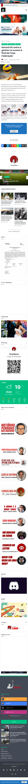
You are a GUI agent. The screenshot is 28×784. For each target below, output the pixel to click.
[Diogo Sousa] (14, 451)
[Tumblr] (10, 145)
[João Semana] (14, 492)
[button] (14, 782)
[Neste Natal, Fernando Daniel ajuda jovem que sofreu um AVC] (7, 196)
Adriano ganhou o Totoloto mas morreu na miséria (17, 726)
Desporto (8, 41)
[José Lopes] (14, 463)
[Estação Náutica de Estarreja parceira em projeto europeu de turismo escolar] (7, 211)
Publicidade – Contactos (6, 758)
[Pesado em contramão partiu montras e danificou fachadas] (5, 741)
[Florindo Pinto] (14, 560)
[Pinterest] (12, 145)
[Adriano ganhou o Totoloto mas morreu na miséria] (5, 728)
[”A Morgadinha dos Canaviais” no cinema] (21, 196)
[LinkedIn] (7, 145)
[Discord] (14, 586)
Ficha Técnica (4, 751)
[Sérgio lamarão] (14, 508)
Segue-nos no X (5, 634)
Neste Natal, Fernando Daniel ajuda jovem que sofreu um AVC (7, 202)
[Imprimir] (25, 145)
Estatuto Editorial (5, 753)
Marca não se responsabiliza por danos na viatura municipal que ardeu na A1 (18, 734)
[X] (5, 145)
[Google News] (14, 140)
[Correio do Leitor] (14, 548)
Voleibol (18, 44)
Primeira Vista (11, 44)
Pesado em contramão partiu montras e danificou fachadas (18, 740)
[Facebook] (2, 145)
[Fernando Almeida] (14, 522)
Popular (14, 722)
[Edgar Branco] (14, 430)
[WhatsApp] (17, 145)
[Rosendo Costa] (14, 535)
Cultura (6, 174)
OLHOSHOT (14, 766)
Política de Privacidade (6, 755)
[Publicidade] (14, 337)
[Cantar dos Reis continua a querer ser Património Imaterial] (21, 214)
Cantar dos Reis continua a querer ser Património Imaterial (20, 222)
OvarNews (5, 59)
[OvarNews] (3, 10)
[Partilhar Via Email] (23, 145)
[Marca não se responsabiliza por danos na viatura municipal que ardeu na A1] (5, 734)
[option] (14, 177)
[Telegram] (20, 145)
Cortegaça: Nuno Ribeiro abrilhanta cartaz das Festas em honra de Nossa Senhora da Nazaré (13, 181)
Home (3, 41)
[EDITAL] (14, 259)
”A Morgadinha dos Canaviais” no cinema (20, 201)
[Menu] (26, 10)
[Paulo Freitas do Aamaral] (14, 475)
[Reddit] (15, 145)
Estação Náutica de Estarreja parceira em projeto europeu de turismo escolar (7, 218)
